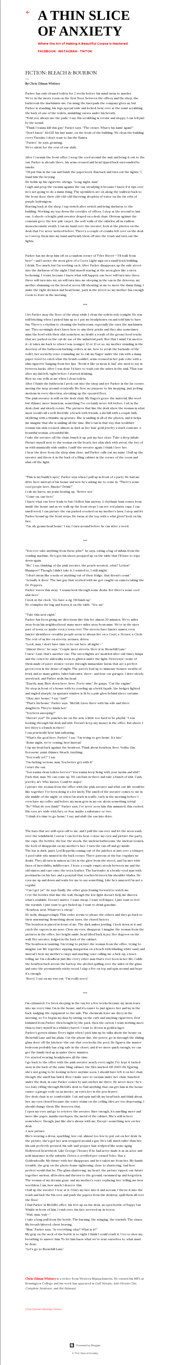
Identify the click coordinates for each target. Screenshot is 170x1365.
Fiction (57, 1309)
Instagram (67, 51)
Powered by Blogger (88, 1345)
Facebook (47, 51)
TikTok (86, 51)
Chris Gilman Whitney (40, 1278)
